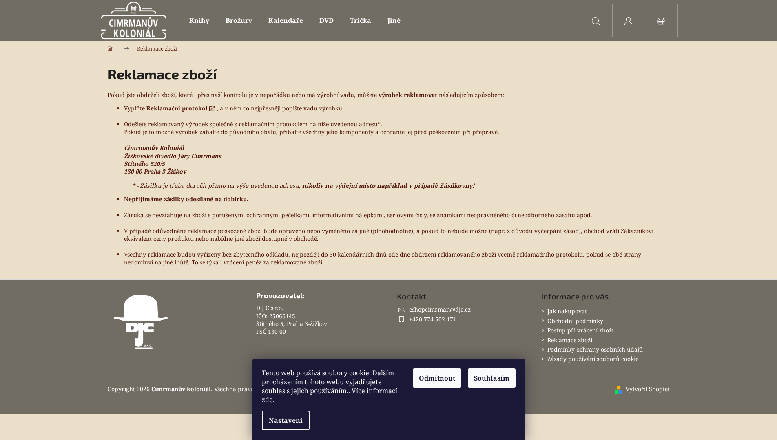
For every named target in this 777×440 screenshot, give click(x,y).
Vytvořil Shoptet (648, 389)
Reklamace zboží (569, 340)
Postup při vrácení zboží (580, 330)
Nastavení (286, 420)
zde (267, 399)
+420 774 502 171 (432, 319)
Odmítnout (437, 378)
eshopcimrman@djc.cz (440, 309)
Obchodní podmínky (575, 321)
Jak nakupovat (567, 311)
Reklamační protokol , (182, 108)
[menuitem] (199, 20)
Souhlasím (491, 378)
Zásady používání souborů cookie (592, 359)
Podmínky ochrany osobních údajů (595, 349)
